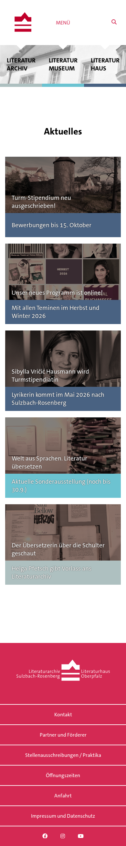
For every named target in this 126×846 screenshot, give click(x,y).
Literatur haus (105, 64)
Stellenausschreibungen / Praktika (63, 755)
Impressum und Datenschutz (63, 816)
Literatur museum (63, 64)
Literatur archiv (21, 64)
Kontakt (63, 714)
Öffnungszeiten (63, 775)
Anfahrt (63, 795)
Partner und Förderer (63, 734)
